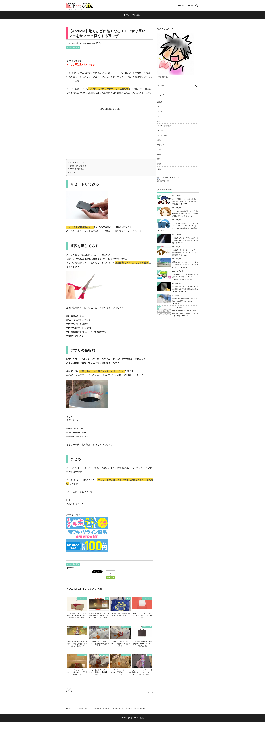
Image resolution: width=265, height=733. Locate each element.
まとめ (73, 172)
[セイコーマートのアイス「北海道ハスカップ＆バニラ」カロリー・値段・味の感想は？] (142, 666)
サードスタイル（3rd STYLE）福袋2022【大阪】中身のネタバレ (99, 672)
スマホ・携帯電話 (73, 47)
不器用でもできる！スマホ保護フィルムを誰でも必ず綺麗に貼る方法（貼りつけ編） (185, 289)
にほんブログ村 (163, 181)
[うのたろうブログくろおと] (80, 5)
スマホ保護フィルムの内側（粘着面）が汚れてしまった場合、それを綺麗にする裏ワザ (185, 201)
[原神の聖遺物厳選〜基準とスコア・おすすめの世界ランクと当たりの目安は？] (77, 634)
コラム (159, 116)
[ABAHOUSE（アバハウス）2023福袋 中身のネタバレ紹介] (142, 607)
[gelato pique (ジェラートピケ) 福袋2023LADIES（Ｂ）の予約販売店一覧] (142, 636)
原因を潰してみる (78, 166)
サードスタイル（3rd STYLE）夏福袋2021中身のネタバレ (99, 644)
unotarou (92, 43)
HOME (182, 5)
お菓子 (159, 102)
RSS (191, 5)
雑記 (159, 164)
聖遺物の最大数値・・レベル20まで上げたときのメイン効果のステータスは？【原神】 (99, 615)
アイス (149, 655)
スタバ (159, 121)
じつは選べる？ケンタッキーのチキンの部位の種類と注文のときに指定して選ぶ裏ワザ (185, 252)
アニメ (159, 112)
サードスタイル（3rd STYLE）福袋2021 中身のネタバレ (120, 644)
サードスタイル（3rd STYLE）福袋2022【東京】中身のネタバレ (77, 672)
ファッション (82, 598)
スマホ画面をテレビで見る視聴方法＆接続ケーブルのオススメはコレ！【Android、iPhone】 (185, 276)
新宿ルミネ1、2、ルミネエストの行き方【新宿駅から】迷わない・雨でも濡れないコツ (185, 264)
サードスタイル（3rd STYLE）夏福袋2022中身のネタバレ (121, 672)
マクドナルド (162, 135)
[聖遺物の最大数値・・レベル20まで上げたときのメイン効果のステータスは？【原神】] (99, 609)
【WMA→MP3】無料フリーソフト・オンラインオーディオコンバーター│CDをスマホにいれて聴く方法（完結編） (185, 225)
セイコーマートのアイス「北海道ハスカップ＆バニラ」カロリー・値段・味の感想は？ (142, 672)
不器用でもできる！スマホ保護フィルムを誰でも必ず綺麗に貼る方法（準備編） (185, 240)
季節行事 (160, 145)
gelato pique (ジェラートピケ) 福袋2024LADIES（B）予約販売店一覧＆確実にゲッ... (77, 615)
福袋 (128, 598)
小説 (159, 150)
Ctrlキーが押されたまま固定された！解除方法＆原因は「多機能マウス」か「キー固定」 (185, 313)
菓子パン (160, 159)
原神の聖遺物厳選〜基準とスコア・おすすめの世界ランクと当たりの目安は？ (77, 644)
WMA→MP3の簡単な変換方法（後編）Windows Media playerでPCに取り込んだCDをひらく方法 (185, 213)
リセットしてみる (78, 162)
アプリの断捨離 (77, 169)
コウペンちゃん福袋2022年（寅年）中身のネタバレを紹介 (120, 615)
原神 (106, 598)
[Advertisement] (109, 128)
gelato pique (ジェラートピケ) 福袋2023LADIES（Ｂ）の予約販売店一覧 (142, 644)
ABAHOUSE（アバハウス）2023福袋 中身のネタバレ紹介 (142, 615)
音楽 (159, 169)
